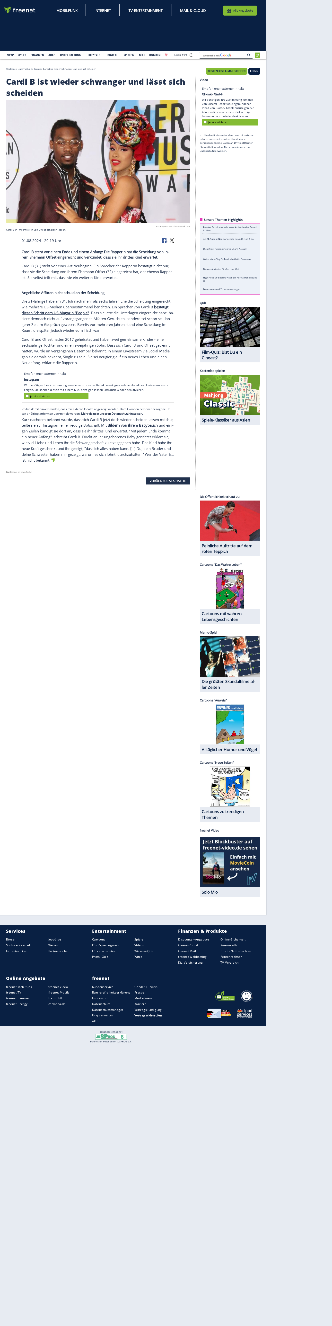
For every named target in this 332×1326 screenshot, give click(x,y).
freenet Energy (17, 1004)
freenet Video (58, 987)
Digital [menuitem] (112, 55)
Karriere (140, 1004)
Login (254, 71)
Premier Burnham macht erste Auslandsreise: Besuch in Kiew (230, 228)
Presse (139, 992)
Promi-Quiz (100, 957)
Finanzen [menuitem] (37, 55)
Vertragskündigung (148, 1010)
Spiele (138, 939)
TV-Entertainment (146, 10)
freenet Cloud (188, 945)
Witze (138, 957)
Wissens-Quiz (144, 951)
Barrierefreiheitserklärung (111, 992)
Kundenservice (102, 987)
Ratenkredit (228, 945)
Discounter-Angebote (193, 939)
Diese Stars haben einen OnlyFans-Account (225, 249)
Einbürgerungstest (105, 945)
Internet (103, 10)
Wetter (53, 945)
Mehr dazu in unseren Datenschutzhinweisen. (112, 414)
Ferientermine (16, 951)
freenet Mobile (59, 992)
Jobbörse (54, 939)
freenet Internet (17, 998)
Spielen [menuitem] (129, 55)
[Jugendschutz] (111, 1036)
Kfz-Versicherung (190, 962)
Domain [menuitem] (155, 55)
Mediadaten (143, 998)
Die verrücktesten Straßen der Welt (221, 269)
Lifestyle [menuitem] (94, 55)
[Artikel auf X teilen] (172, 240)
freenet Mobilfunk (19, 987)
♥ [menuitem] (166, 55)
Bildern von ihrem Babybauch (133, 425)
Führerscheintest (104, 951)
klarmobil (55, 998)
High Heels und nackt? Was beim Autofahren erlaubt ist (230, 279)
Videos (139, 945)
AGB (95, 1021)
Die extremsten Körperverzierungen (221, 289)
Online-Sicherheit (232, 939)
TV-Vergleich (229, 962)
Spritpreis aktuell (18, 945)
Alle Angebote (243, 10)
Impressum (100, 998)
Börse (10, 939)
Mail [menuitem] (142, 55)
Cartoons (98, 939)
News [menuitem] (10, 55)
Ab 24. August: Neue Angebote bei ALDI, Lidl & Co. (228, 238)
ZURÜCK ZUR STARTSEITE (168, 481)
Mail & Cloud (193, 10)
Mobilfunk (67, 10)
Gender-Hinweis (146, 987)
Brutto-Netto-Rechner (236, 951)
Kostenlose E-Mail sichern (226, 71)
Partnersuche (58, 951)
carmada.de (57, 1004)
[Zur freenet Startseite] (20, 10)
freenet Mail (187, 951)
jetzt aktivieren (40, 396)
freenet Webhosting (192, 957)
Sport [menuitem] (22, 55)
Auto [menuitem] (52, 55)
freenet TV (13, 992)
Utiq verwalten (102, 1015)
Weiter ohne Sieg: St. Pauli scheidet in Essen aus (227, 258)
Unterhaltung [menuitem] (70, 55)
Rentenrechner (231, 957)
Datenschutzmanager (107, 1010)
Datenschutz (101, 1004)
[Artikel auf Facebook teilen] (164, 240)
